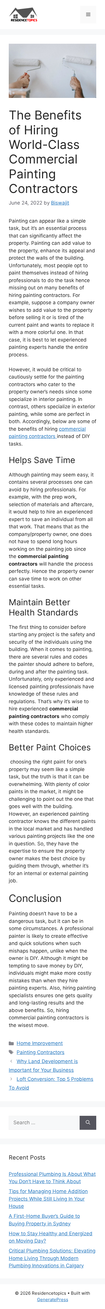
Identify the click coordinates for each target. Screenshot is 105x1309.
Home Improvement (40, 1043)
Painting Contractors (40, 1052)
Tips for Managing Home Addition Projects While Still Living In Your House (48, 1198)
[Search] (88, 1123)
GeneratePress (52, 1299)
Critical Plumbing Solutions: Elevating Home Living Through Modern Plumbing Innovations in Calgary (52, 1258)
